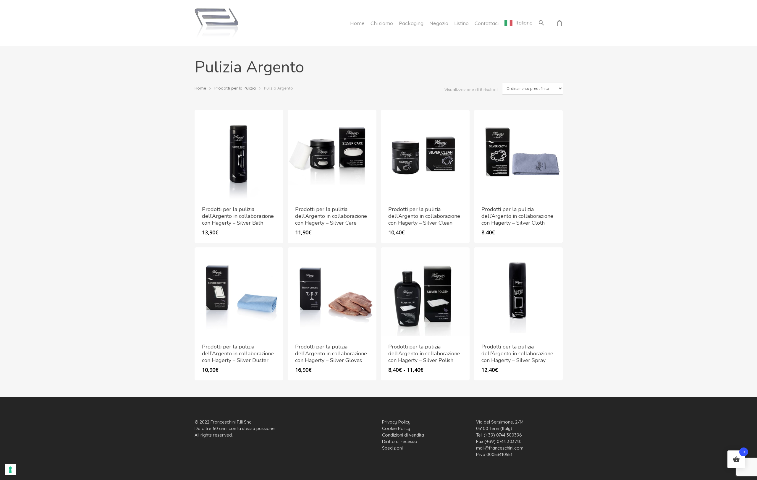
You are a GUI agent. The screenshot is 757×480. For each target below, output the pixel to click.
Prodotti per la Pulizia (235, 87)
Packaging (411, 23)
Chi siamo (382, 23)
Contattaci (487, 23)
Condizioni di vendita (403, 435)
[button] (541, 23)
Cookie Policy (396, 428)
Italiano (524, 23)
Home (357, 23)
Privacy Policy (396, 422)
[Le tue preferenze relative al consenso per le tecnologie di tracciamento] (10, 469)
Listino (461, 23)
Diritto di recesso (399, 441)
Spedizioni (392, 448)
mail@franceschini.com (499, 448)
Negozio (438, 23)
